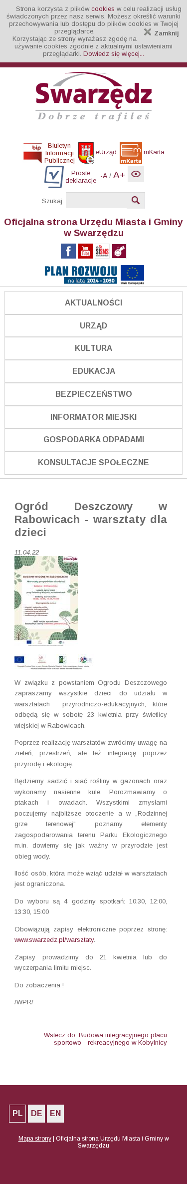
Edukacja (93, 371)
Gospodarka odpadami (93, 439)
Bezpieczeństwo (93, 394)
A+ (119, 175)
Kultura (93, 348)
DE (36, 1113)
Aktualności (93, 302)
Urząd (93, 325)
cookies (103, 8)
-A (103, 176)
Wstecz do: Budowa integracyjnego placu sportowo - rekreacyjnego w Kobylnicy (105, 1038)
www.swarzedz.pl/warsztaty (54, 939)
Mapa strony (34, 1138)
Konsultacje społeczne (93, 462)
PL (17, 1113)
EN (55, 1113)
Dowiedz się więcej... (113, 53)
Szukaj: (53, 201)
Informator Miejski (93, 417)
